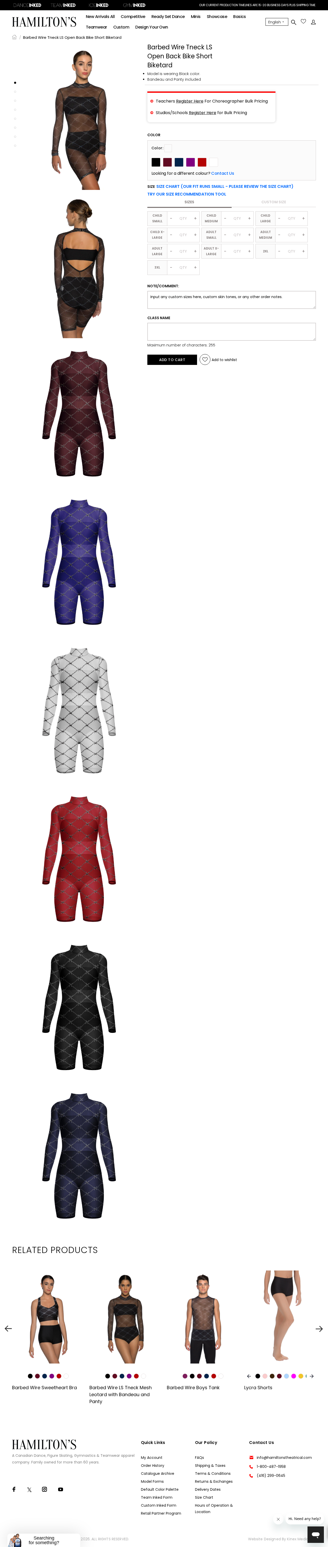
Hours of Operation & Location (214, 1508)
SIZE (220, 186)
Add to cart (172, 359)
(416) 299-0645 (271, 1475)
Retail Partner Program (161, 1513)
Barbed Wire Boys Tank (193, 1387)
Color (153, 134)
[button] (186, 194)
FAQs (199, 1457)
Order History (152, 1465)
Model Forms (152, 1481)
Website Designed (264, 1539)
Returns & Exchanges (214, 1481)
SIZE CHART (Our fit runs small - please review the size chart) (224, 186)
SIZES (189, 202)
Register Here (189, 101)
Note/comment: (163, 286)
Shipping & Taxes (210, 1465)
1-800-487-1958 (271, 1466)
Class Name (158, 317)
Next (320, 1328)
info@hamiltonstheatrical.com (284, 1457)
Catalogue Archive (157, 1473)
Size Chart (204, 1497)
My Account (151, 1457)
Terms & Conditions (213, 1473)
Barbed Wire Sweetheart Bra (44, 1387)
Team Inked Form (156, 1497)
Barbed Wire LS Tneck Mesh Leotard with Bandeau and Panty (120, 1394)
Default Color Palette (160, 1489)
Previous (8, 1328)
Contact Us (222, 173)
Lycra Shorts (258, 1387)
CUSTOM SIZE (273, 202)
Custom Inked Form (158, 1505)
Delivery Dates (208, 1489)
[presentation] (249, 1376)
